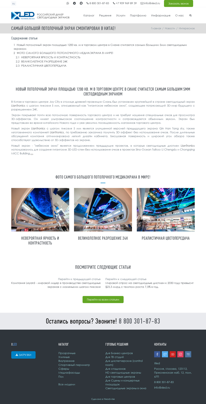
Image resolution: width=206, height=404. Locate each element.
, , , (173, 372)
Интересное (187, 28)
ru (13, 4)
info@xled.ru (151, 3)
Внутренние (66, 360)
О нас (179, 15)
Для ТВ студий (114, 357)
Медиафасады (69, 372)
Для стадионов (115, 368)
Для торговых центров (120, 376)
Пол (61, 376)
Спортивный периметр (74, 364)
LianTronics (18, 105)
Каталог (89, 15)
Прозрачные (66, 353)
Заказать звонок (178, 3)
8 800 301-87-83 (99, 3)
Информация (160, 15)
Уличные (64, 357)
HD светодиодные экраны (123, 372)
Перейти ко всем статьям (103, 299)
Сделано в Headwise (103, 399)
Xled (157, 363)
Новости (170, 28)
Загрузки (25, 355)
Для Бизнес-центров (119, 353)
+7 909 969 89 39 (126, 3)
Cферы (63, 368)
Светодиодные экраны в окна (125, 388)
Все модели (66, 384)
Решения (105, 15)
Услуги (120, 15)
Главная (156, 28)
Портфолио (138, 15)
